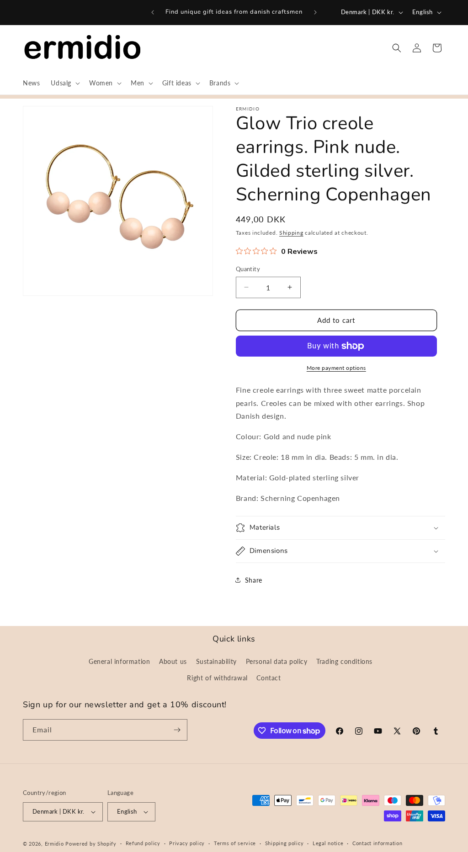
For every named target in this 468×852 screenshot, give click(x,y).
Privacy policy (187, 843)
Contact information (377, 843)
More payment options (336, 367)
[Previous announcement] (153, 12)
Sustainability (216, 661)
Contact (268, 678)
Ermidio (54, 844)
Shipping (291, 232)
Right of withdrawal (217, 678)
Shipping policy (284, 843)
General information (119, 661)
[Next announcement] (315, 12)
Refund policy (143, 843)
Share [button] (253, 580)
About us (173, 661)
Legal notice (328, 843)
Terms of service (235, 843)
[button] (64, 83)
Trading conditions (344, 661)
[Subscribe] (177, 730)
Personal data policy (277, 661)
